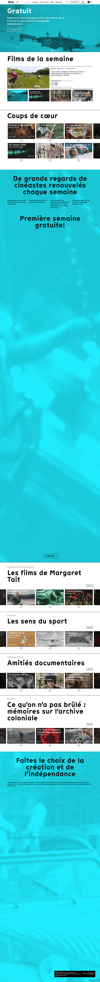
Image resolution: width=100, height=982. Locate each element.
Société (53, 87)
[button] (67, 2)
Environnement (68, 87)
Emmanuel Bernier (67, 81)
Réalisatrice (59, 87)
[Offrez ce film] (56, 85)
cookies (68, 972)
